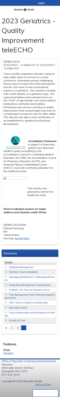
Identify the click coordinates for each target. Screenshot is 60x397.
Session (9, 262)
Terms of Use (42, 384)
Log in (41, 3)
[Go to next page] (23, 327)
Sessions (8, 353)
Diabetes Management (21, 267)
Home (6, 349)
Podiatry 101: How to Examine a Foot (29, 289)
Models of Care (17, 320)
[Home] (30, 9)
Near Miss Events (18, 307)
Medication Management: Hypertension (30, 285)
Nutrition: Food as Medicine (23, 272)
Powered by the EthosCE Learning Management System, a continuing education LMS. (45, 393)
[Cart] (50, 4)
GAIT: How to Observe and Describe (28, 302)
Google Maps (22, 238)
